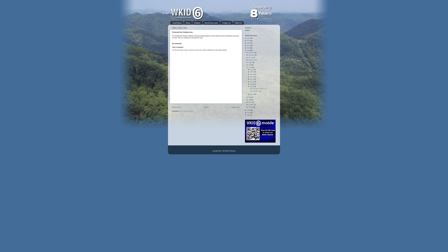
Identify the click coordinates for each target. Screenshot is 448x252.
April (249, 99)
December (251, 52)
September (251, 60)
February (251, 104)
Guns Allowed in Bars (256, 91)
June (250, 67)
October (251, 57)
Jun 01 (252, 94)
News (188, 23)
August (250, 62)
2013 (248, 40)
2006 (248, 115)
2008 (248, 110)
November (251, 55)
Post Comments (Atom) (186, 111)
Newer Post (176, 107)
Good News (177, 23)
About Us (238, 23)
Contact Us (226, 23)
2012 (248, 43)
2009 (248, 50)
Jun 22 (252, 74)
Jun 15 (252, 79)
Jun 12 (252, 81)
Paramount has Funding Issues (258, 88)
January (251, 107)
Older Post (236, 107)
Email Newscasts (211, 23)
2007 (248, 112)
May (249, 97)
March (250, 102)
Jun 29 (252, 69)
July (249, 65)
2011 (248, 45)
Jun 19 (252, 76)
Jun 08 (252, 84)
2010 (248, 48)
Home (206, 107)
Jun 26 (252, 72)
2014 (248, 38)
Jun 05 (252, 86)
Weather (197, 23)
